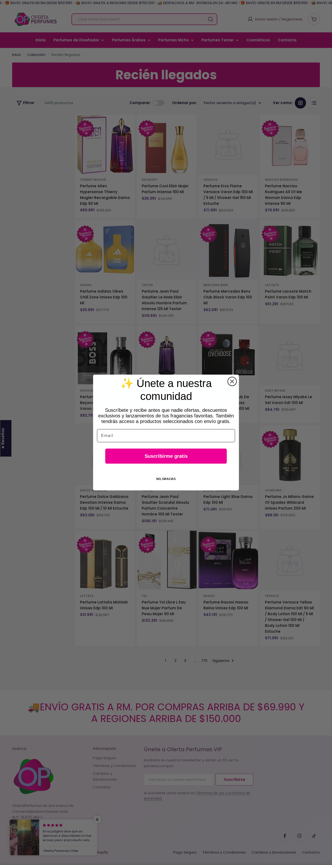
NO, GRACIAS (166, 479)
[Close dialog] (232, 381)
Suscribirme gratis (166, 456)
